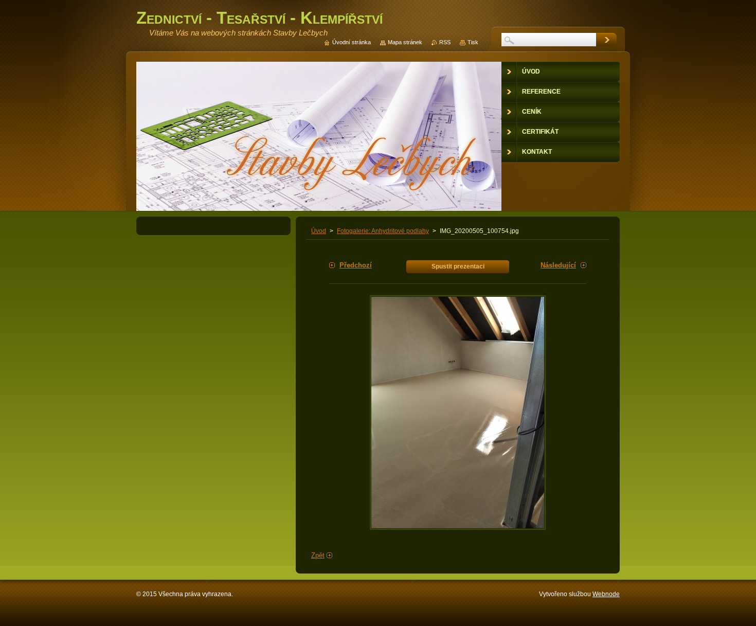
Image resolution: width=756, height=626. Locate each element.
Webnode (606, 594)
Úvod (318, 231)
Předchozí (355, 265)
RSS (445, 42)
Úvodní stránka (351, 42)
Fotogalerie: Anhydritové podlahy (383, 231)
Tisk (472, 42)
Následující (558, 265)
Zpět (318, 555)
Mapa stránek (405, 42)
